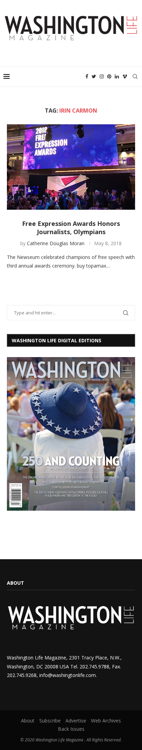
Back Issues (71, 729)
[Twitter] (94, 76)
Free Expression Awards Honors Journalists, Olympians (71, 227)
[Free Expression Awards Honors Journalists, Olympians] (71, 167)
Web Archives (106, 720)
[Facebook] (86, 76)
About (27, 720)
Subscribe (50, 720)
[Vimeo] (124, 76)
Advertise (75, 720)
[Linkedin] (117, 76)
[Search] (135, 76)
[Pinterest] (109, 76)
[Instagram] (102, 76)
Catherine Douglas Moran (55, 243)
